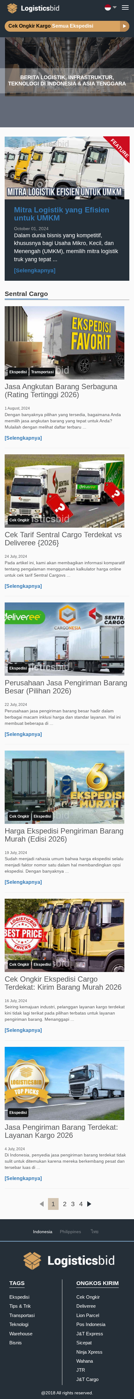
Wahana (84, 1361)
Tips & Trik (20, 1306)
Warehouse (20, 1333)
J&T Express (89, 1333)
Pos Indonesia (90, 1324)
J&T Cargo (87, 1379)
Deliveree (86, 1306)
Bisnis (15, 1342)
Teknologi (18, 1324)
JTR (80, 1370)
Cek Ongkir (19, 520)
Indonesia (42, 1231)
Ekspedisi (18, 372)
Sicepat (84, 1342)
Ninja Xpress (89, 1352)
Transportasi (42, 372)
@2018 (48, 1392)
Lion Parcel (87, 1315)
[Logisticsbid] (32, 7)
